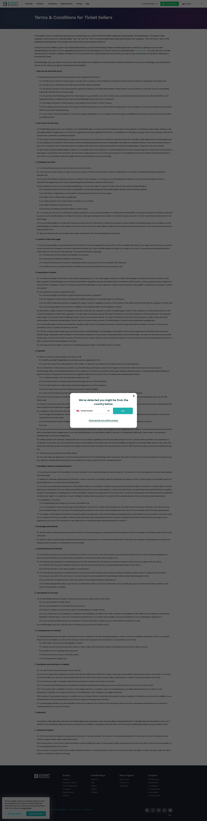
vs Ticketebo (153, 786)
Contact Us (124, 782)
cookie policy (27, 808)
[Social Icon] (147, 810)
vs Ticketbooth (154, 789)
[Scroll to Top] (170, 815)
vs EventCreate (154, 795)
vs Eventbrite (153, 782)
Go (123, 411)
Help (87, 4)
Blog (93, 782)
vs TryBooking (153, 779)
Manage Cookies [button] (14, 814)
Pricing (79, 4)
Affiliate (94, 792)
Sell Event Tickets (70, 782)
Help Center (124, 779)
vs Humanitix (153, 792)
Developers (124, 786)
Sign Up (94, 786)
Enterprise (52, 4)
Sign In (93, 789)
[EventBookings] (10, 3)
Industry (40, 4)
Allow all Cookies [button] (36, 814)
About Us (95, 779)
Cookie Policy (87, 810)
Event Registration (70, 786)
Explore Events (66, 4)
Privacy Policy (141, 50)
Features (29, 4)
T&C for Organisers (59, 810)
